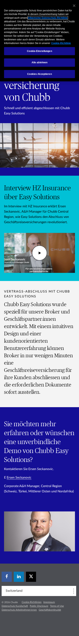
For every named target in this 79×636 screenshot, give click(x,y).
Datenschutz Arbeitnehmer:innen (19, 610)
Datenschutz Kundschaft (15, 606)
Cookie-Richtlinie (61, 43)
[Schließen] (74, 5)
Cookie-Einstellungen (39, 51)
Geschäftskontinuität (50, 610)
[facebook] (7, 577)
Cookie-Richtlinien (32, 602)
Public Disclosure (39, 606)
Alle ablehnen (40, 62)
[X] (31, 577)
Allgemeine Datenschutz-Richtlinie (48, 17)
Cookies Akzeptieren (39, 74)
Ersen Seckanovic (19, 477)
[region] (39, 40)
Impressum (49, 602)
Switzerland (14, 590)
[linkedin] (19, 577)
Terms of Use (57, 606)
